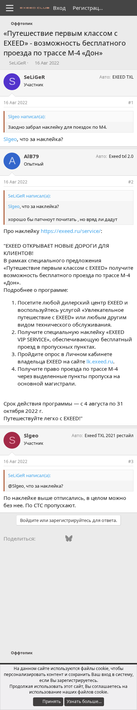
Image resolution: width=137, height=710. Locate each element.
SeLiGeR (17, 63)
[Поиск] (129, 7)
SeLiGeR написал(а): (29, 196)
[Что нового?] (115, 7)
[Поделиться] (121, 103)
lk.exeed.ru (99, 361)
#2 (130, 182)
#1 (130, 103)
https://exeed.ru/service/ (71, 230)
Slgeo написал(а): (26, 116)
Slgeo (10, 138)
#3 (130, 461)
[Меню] (9, 8)
